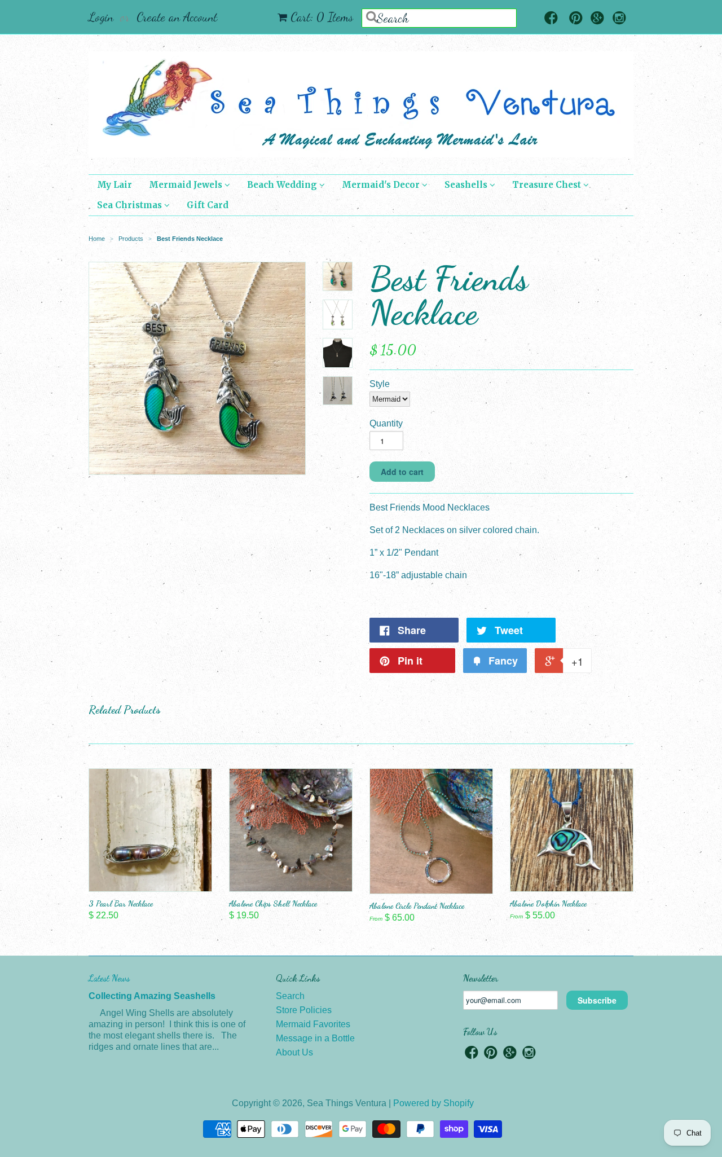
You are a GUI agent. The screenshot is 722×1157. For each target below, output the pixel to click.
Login (101, 17)
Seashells (467, 184)
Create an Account (177, 17)
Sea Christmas (130, 205)
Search (290, 996)
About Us (294, 1052)
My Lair (114, 184)
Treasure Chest (547, 184)
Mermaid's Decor (382, 184)
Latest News (109, 978)
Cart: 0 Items (321, 17)
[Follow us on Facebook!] (551, 19)
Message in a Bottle (315, 1038)
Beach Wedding (283, 184)
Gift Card (207, 205)
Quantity (386, 423)
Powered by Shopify (433, 1103)
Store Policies (304, 1010)
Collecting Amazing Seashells (152, 996)
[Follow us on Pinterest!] (576, 19)
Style (379, 384)
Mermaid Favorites (313, 1024)
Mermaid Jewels (186, 184)
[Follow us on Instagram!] (619, 19)
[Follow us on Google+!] (597, 19)
